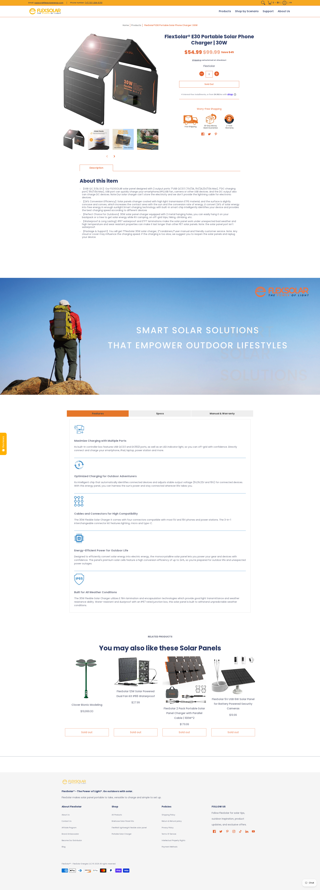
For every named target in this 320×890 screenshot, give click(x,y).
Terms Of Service (169, 834)
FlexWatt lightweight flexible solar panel (129, 827)
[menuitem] (263, 2)
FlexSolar (209, 66)
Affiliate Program (69, 827)
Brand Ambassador (70, 834)
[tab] (96, 168)
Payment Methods (170, 847)
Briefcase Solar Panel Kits (123, 821)
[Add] (216, 73)
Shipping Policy (168, 815)
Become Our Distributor (72, 840)
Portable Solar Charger (122, 834)
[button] (273, 2)
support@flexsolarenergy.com (48, 2)
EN (291, 2)
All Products (117, 815)
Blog (64, 847)
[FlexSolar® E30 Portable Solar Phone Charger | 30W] (74, 139)
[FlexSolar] (45, 11)
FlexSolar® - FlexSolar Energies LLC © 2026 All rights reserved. (89, 864)
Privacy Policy (168, 827)
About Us (66, 815)
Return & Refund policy (172, 821)
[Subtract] (201, 73)
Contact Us (67, 821)
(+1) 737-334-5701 (93, 2)
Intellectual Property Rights (173, 840)
